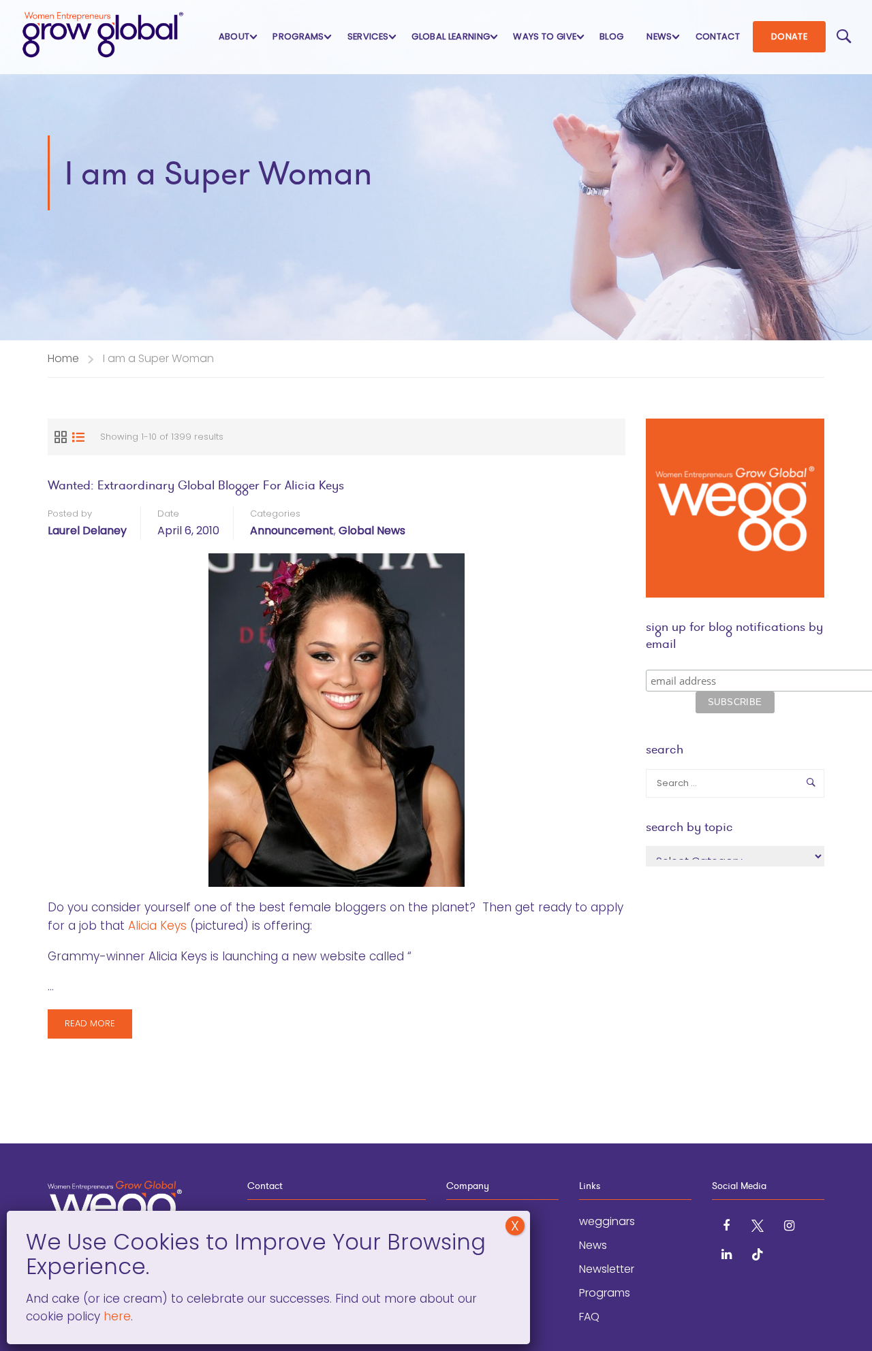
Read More (98, 1027)
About (234, 36)
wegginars (607, 1221)
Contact (718, 36)
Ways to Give (544, 36)
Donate (789, 36)
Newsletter (606, 1269)
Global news (372, 530)
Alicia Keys (157, 925)
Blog (611, 36)
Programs (298, 36)
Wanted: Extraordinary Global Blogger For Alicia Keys (196, 485)
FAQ (589, 1316)
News (659, 36)
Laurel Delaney (87, 530)
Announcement (292, 530)
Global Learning (450, 36)
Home (63, 358)
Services (368, 36)
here (115, 1316)
